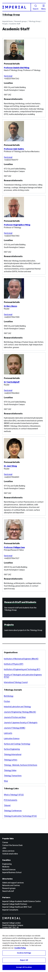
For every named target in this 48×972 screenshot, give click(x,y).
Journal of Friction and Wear (15, 717)
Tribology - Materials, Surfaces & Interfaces (20, 765)
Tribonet (7, 805)
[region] (24, 950)
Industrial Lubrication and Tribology (17, 706)
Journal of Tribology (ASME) (14, 728)
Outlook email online (10, 854)
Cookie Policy (20, 948)
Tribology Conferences (13, 811)
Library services (8, 851)
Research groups (20, 21)
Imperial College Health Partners (14, 904)
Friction (7, 701)
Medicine (5, 867)
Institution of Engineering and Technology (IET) (22, 669)
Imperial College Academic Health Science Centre (21, 901)
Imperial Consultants (10, 910)
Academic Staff (14, 24)
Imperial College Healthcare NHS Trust (17, 907)
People (5, 24)
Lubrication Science (11, 738)
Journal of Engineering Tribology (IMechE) (20, 712)
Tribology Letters (10, 760)
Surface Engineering (12, 749)
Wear (6, 781)
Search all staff (8, 891)
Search (35, 9)
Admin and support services (13, 883)
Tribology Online (10, 770)
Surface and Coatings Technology (17, 744)
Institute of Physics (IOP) (13, 664)
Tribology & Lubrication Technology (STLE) (20, 816)
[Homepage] (16, 7)
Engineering (7, 864)
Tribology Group (11, 14)
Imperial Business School (11, 872)
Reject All (24, 960)
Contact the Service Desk (12, 845)
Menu (43, 9)
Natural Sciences (9, 869)
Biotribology (8, 696)
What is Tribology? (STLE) (14, 795)
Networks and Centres (11, 885)
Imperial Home (7, 21)
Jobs (4, 848)
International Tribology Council (16, 682)
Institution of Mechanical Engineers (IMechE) (21, 659)
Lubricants (8, 733)
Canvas (5, 842)
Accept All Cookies (24, 967)
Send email (8, 76)
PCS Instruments (10, 800)
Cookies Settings (24, 953)
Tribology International (12, 754)
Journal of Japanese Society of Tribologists (20, 722)
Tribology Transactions (13, 776)
